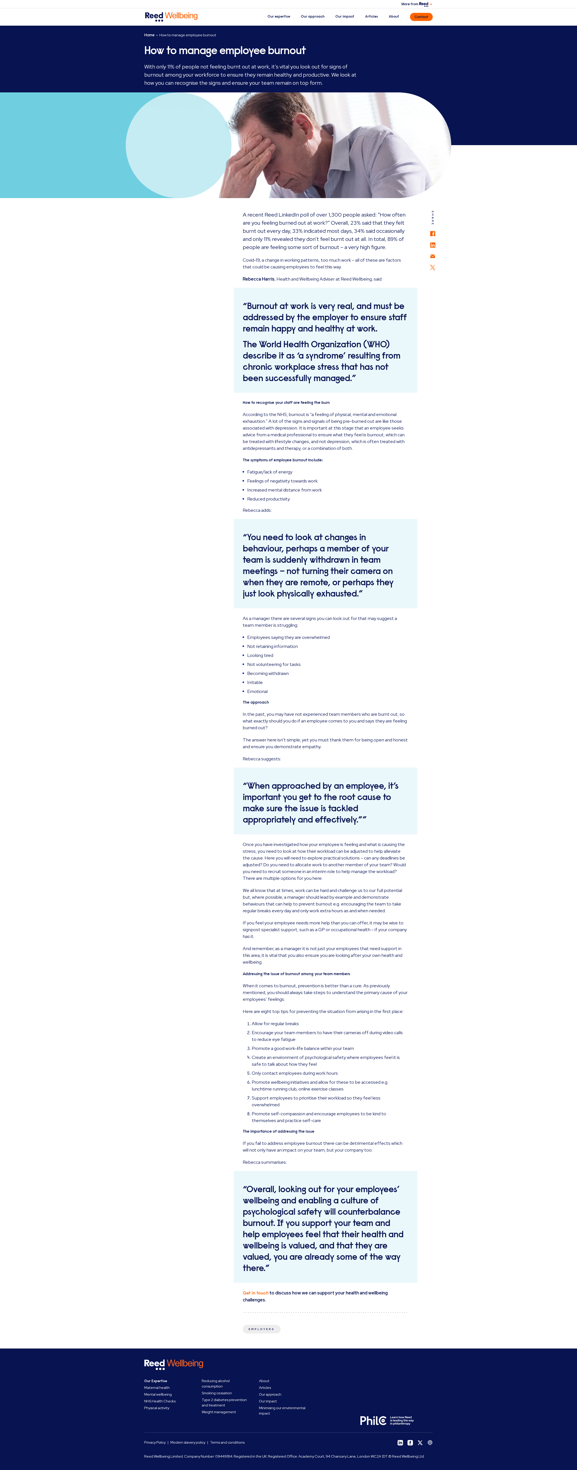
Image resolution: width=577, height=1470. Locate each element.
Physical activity (156, 1408)
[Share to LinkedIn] (432, 243)
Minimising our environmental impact (282, 1411)
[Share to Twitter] (432, 265)
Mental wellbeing (158, 1394)
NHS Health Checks (160, 1401)
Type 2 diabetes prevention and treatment (224, 1402)
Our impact (344, 16)
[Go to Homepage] (177, 16)
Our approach (313, 16)
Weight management (219, 1412)
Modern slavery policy (187, 1442)
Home (149, 35)
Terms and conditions (227, 1442)
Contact (421, 17)
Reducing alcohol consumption (216, 1384)
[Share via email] (432, 254)
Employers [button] (262, 1329)
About (394, 16)
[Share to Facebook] (432, 231)
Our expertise (279, 16)
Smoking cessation (217, 1393)
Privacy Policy (155, 1442)
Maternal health (157, 1387)
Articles (371, 16)
